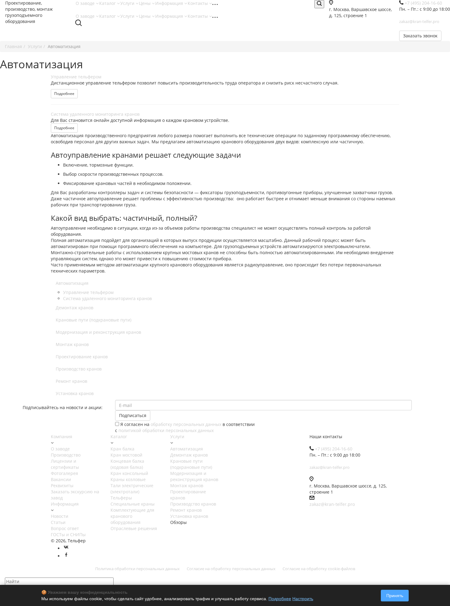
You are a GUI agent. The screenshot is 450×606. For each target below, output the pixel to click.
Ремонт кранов (71, 381)
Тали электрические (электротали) (132, 489)
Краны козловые (128, 479)
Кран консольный (129, 473)
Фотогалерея (64, 473)
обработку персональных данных (186, 424)
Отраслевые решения (134, 528)
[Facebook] (66, 556)
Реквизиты (62, 485)
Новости (59, 516)
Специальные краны (133, 504)
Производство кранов (79, 369)
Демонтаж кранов (74, 308)
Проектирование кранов (82, 356)
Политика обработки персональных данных (137, 568)
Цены (145, 3)
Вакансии (61, 479)
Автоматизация (72, 283)
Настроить (302, 598)
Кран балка (122, 449)
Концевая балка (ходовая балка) (127, 464)
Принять (394, 595)
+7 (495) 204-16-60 (333, 449)
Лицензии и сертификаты (65, 464)
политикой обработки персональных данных (166, 430)
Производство (66, 455)
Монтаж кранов (72, 344)
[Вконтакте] (66, 548)
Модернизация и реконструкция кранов (98, 332)
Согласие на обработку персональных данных (231, 568)
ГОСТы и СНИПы (68, 534)
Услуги (128, 3)
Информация (169, 3)
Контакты (198, 3)
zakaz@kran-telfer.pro (332, 504)
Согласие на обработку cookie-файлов (319, 568)
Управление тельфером (76, 77)
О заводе (86, 3)
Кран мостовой (126, 455)
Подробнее (64, 93)
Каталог (108, 3)
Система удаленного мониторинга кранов (95, 114)
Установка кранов (75, 393)
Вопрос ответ (65, 528)
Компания (61, 436)
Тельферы (121, 498)
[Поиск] (319, 4)
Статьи (58, 522)
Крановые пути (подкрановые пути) (93, 320)
